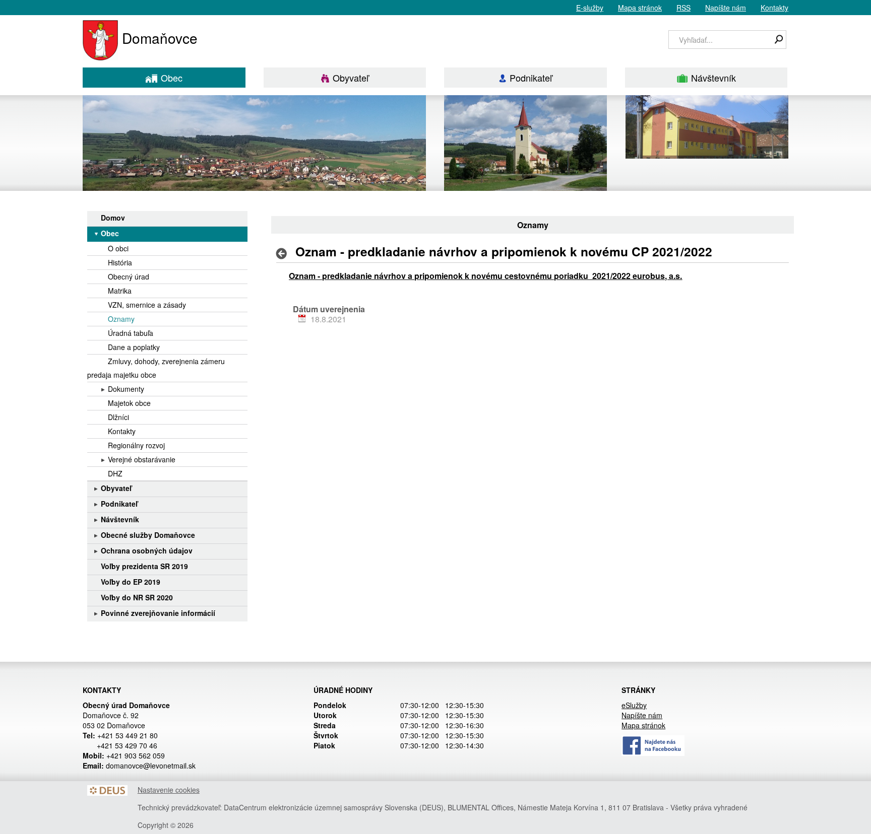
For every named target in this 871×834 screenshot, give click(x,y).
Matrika (120, 291)
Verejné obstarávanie (141, 459)
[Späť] (284, 253)
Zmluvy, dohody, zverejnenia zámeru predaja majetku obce (156, 368)
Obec (171, 77)
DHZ (115, 473)
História (120, 262)
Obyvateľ (350, 77)
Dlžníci (118, 417)
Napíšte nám (725, 8)
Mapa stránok (640, 8)
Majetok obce (129, 403)
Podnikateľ (531, 77)
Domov (113, 218)
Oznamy (121, 319)
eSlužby (634, 705)
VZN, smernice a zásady (147, 305)
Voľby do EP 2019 (130, 582)
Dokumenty (126, 389)
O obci (118, 248)
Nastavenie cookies (169, 790)
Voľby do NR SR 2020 (137, 597)
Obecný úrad (128, 276)
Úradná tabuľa (130, 333)
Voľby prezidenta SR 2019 (144, 566)
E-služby (589, 8)
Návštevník (713, 77)
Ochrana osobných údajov (147, 550)
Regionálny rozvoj (136, 445)
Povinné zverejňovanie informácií (158, 613)
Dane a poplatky (134, 347)
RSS (683, 8)
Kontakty (774, 8)
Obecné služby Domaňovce (148, 535)
